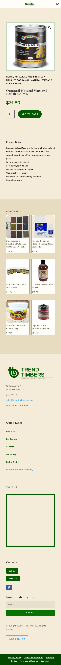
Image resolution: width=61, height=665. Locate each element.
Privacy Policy (15, 657)
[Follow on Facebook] (9, 587)
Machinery (11, 454)
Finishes (11, 80)
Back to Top (17, 639)
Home (9, 77)
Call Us (12, 571)
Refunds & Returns (29, 661)
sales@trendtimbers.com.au (19, 400)
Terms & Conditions (33, 657)
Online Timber (12, 462)
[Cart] (57, 4)
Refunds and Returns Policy (19, 469)
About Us (10, 431)
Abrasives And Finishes (29, 77)
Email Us (13, 578)
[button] (49, 27)
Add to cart (29, 114)
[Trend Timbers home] (30, 4)
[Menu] (4, 4)
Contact (10, 446)
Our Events (11, 439)
